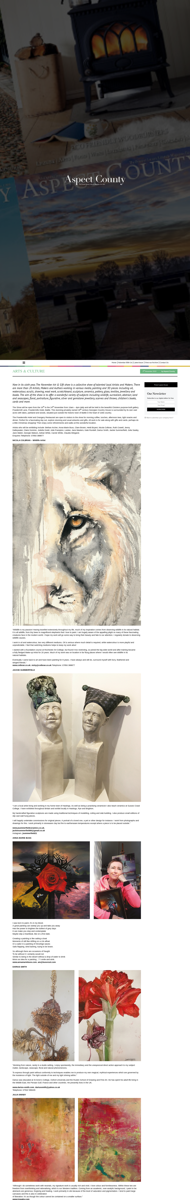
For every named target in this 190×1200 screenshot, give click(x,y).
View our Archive (151, 362)
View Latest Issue (161, 384)
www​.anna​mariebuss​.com (25, 962)
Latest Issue (138, 362)
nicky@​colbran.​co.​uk (41, 665)
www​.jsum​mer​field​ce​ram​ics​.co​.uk (28, 828)
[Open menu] (24, 362)
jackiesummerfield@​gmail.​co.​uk (29, 830)
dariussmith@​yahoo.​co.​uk (47, 1087)
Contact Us (164, 362)
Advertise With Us (125, 362)
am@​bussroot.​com (47, 962)
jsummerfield (29, 833)
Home (114, 362)
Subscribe (161, 409)
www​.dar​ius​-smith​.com (23, 1087)
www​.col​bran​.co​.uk (21, 665)
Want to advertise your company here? (159, 418)
